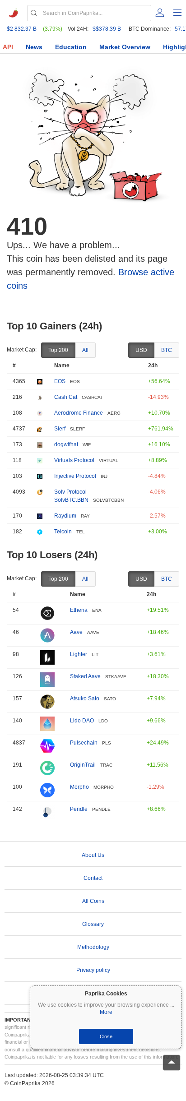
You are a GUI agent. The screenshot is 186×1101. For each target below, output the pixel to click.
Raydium (65, 516)
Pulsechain (84, 743)
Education (71, 47)
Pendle (79, 809)
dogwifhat (66, 444)
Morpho (79, 787)
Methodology (93, 947)
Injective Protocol (75, 476)
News (34, 47)
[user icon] (160, 12)
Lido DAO (82, 720)
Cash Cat (65, 397)
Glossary (93, 924)
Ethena (79, 610)
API (8, 47)
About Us (93, 855)
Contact (93, 878)
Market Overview (124, 47)
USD (141, 350)
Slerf (59, 429)
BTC (166, 350)
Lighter (78, 654)
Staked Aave (85, 676)
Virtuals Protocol (74, 460)
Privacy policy (93, 970)
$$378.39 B (107, 29)
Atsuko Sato (84, 698)
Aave (76, 632)
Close (106, 1036)
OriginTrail (83, 765)
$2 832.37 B (22, 29)
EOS (59, 381)
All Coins (93, 901)
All (85, 350)
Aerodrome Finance (78, 413)
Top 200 (58, 350)
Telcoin (63, 531)
